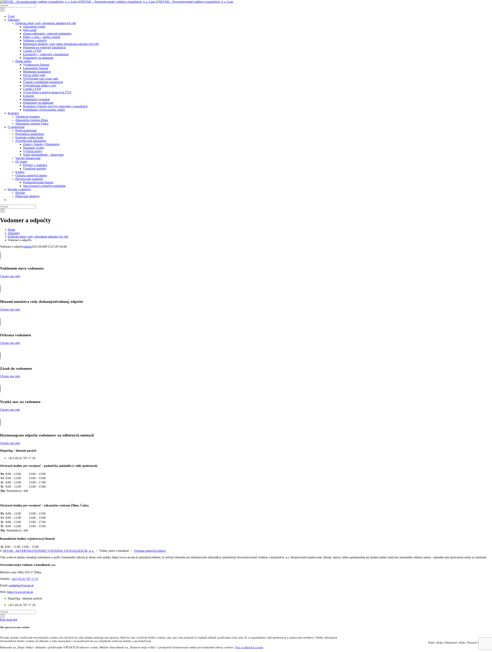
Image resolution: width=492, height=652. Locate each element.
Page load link (8, 619)
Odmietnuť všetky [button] (455, 642)
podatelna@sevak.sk (21, 585)
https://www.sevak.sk (20, 592)
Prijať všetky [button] (435, 642)
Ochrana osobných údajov (150, 550)
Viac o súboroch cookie (249, 647)
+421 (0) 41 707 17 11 (24, 578)
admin (27, 246)
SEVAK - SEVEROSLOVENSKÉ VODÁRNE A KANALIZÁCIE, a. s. (48, 550)
